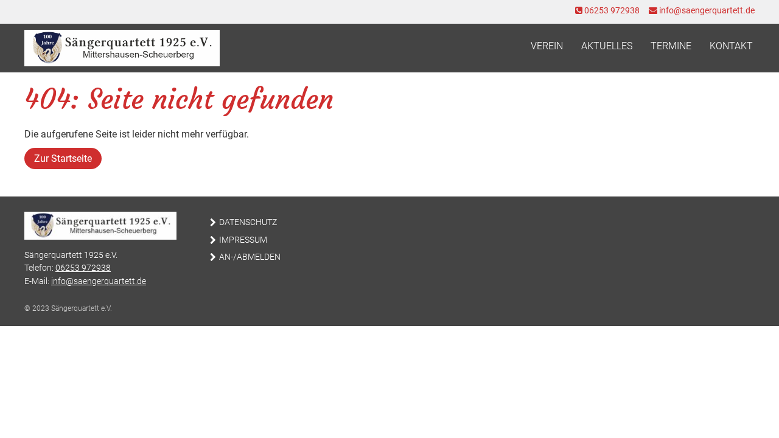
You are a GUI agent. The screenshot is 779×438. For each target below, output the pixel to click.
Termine (671, 46)
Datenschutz (248, 222)
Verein (547, 46)
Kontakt (731, 46)
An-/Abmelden (250, 257)
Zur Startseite (63, 158)
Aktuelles (606, 46)
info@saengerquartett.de (706, 10)
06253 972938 (611, 10)
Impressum (243, 240)
